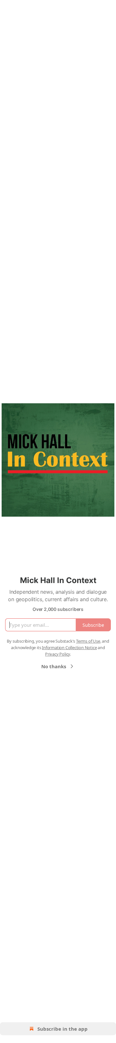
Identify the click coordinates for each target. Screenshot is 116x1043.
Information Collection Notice (69, 647)
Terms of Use (88, 641)
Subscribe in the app (62, 1029)
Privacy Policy (57, 654)
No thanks (53, 666)
